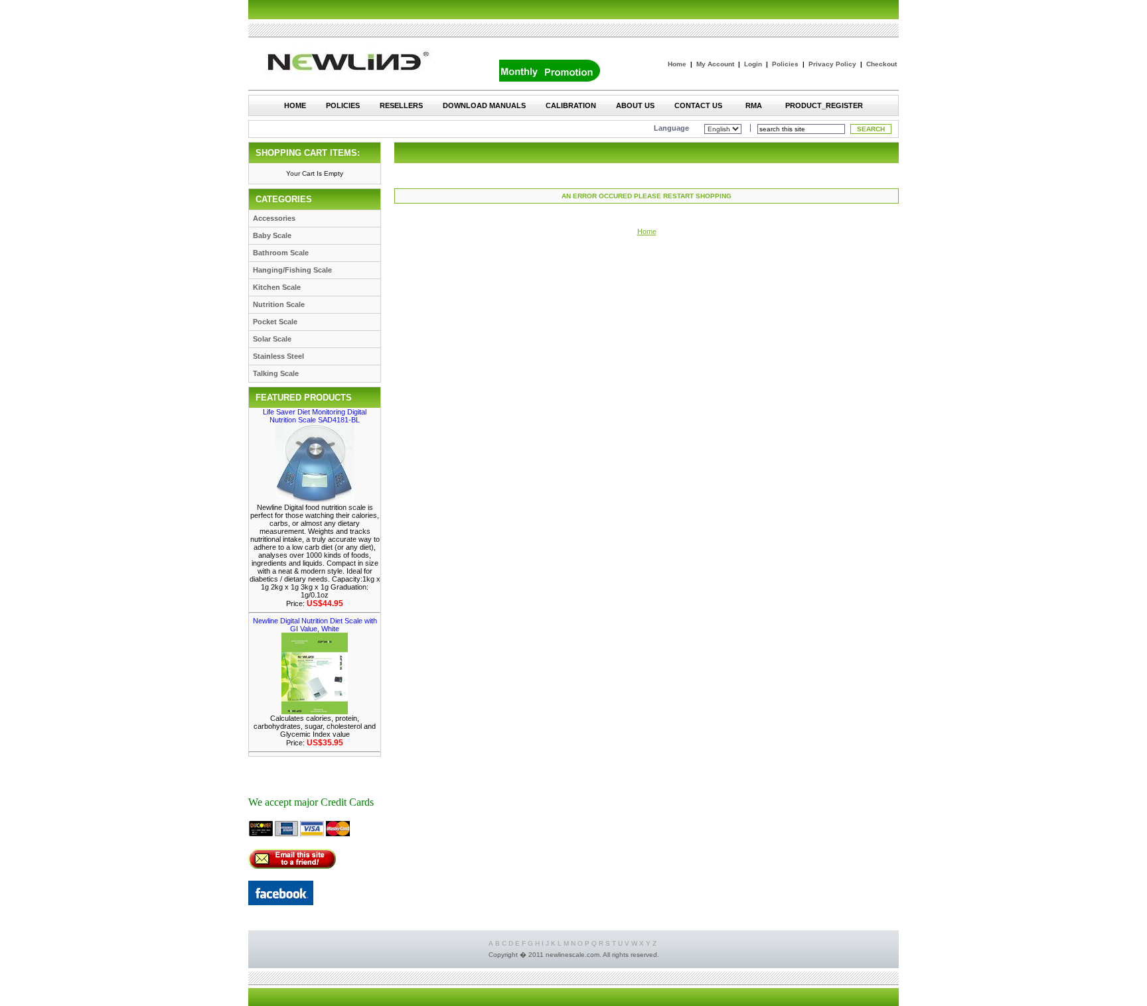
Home (677, 64)
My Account (715, 64)
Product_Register (824, 105)
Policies (785, 64)
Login (753, 64)
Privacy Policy (832, 64)
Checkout (881, 64)
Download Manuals (484, 105)
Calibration (571, 105)
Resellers (401, 105)
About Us (635, 105)
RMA (753, 105)
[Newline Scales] (280, 901)
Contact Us (698, 105)
